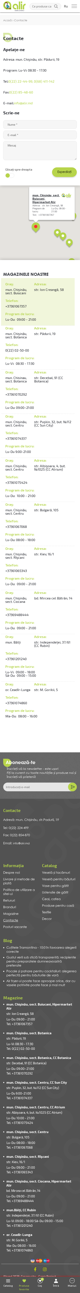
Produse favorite (24, 1287)
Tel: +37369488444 (20, 1201)
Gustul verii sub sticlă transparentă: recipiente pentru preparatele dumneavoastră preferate (41, 961)
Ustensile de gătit (55, 892)
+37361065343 (16, 571)
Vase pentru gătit (55, 886)
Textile (46, 912)
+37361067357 (15, 306)
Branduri (9, 907)
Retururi (9, 900)
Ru (66, 6)
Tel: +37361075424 (19, 1123)
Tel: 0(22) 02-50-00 (20, 1048)
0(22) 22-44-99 (20, 81)
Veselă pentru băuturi (58, 879)
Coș (40, 1282)
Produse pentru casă (58, 905)
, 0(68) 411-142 (43, 81)
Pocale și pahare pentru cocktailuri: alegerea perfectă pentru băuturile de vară (41, 973)
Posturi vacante (15, 927)
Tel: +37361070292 (19, 1073)
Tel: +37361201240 (19, 1225)
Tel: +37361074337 (19, 1098)
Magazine (11, 913)
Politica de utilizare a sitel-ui (19, 892)
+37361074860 (16, 703)
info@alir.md (23, 103)
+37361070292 (16, 394)
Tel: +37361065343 (19, 1172)
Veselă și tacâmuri (56, 872)
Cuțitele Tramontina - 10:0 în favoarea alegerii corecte (41, 949)
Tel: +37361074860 (19, 1250)
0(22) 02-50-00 (17, 350)
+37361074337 (15, 438)
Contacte (10, 920)
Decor (47, 919)
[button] (35, 228)
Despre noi (11, 872)
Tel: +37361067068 (19, 1147)
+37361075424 (16, 482)
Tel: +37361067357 (19, 1024)
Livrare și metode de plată (19, 881)
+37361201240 (16, 659)
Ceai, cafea (51, 899)
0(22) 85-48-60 (21, 92)
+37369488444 (17, 615)
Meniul (72, 1285)
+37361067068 (16, 526)
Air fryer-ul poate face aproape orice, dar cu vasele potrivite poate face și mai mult (40, 983)
